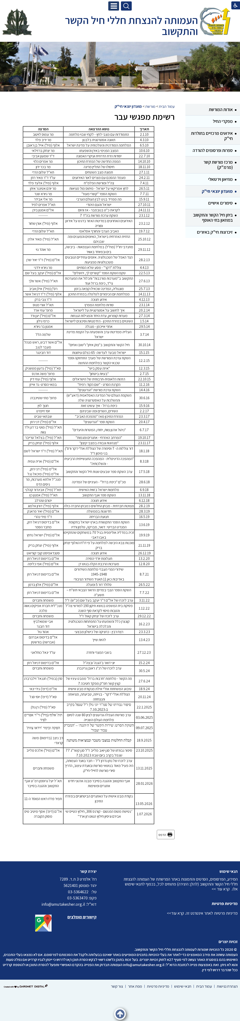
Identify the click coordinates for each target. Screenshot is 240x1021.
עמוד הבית (167, 106)
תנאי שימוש (228, 871)
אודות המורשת (221, 109)
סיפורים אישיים (220, 203)
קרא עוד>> (175, 913)
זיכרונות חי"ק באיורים (215, 232)
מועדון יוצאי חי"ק (217, 191)
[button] (113, 6)
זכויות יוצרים (228, 941)
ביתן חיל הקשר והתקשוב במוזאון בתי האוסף (213, 217)
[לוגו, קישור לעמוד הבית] (215, 22)
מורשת (150, 106)
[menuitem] (212, 110)
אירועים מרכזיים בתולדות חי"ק (212, 135)
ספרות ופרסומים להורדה (213, 150)
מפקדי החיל (223, 121)
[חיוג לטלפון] (89, 891)
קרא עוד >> (221, 889)
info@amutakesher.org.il (143, 964)
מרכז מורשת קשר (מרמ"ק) (218, 164)
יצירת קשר (88, 871)
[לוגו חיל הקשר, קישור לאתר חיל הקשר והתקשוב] (17, 22)
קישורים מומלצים (82, 917)
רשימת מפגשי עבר (144, 116)
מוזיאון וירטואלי (220, 179)
